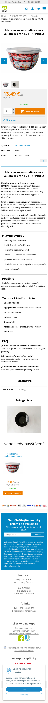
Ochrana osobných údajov (24, 631)
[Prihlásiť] (32, 8)
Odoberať (37, 535)
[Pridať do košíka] (13, 493)
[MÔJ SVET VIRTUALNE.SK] (27, 638)
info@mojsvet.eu (14, 2)
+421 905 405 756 (33, 2)
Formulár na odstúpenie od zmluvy (24, 633)
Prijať (24, 689)
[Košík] (38, 8)
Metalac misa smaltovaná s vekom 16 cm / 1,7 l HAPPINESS (13, 456)
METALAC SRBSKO (23, 145)
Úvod (3, 16)
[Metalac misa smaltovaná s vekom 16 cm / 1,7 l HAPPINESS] (24, 58)
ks (10, 111)
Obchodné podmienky (24, 628)
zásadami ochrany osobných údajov (17, 547)
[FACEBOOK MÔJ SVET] (21, 638)
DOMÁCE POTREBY (18, 16)
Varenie (34, 16)
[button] (26, 8)
